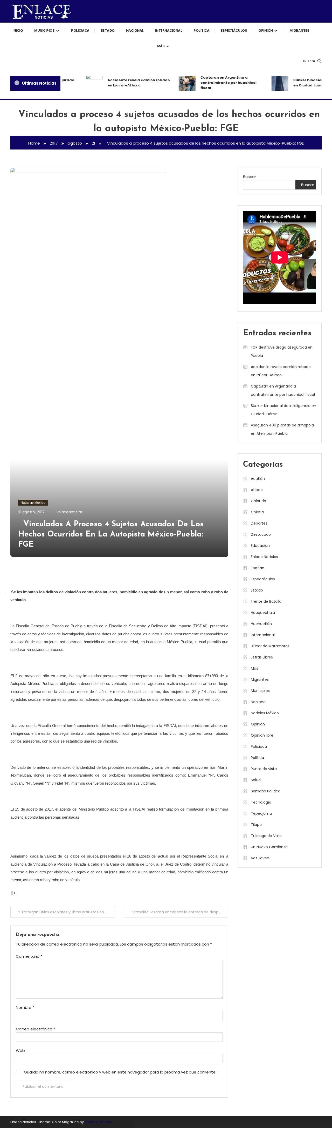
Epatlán (257, 567)
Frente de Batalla (266, 601)
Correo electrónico (35, 1029)
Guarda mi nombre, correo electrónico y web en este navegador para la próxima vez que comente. (120, 1072)
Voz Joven (260, 858)
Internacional (168, 30)
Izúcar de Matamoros (270, 646)
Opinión (265, 30)
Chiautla (258, 501)
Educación (260, 545)
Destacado (261, 534)
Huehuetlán (261, 623)
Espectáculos (234, 30)
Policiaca (80, 30)
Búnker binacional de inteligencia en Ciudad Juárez (283, 410)
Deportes (259, 523)
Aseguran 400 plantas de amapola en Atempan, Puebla (282, 429)
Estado (108, 30)
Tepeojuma (261, 813)
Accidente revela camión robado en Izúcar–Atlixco (132, 83)
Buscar (309, 61)
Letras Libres (262, 657)
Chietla (257, 512)
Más (161, 46)
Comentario (29, 956)
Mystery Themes (98, 1121)
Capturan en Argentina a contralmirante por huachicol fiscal (222, 82)
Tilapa (256, 824)
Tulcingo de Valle (266, 835)
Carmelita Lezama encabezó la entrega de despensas (179, 912)
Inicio (17, 30)
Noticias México (33, 502)
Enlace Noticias (264, 556)
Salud (256, 780)
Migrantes (299, 30)
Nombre (25, 1007)
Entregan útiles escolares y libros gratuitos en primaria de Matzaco (68, 912)
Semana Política (265, 791)
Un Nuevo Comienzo (269, 847)
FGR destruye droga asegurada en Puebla (282, 351)
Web (20, 1050)
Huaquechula (263, 612)
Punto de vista (264, 768)
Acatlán (258, 478)
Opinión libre (262, 735)
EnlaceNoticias (70, 512)
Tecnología (261, 802)
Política (201, 30)
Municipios (44, 30)
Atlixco (257, 489)
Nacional (135, 30)
